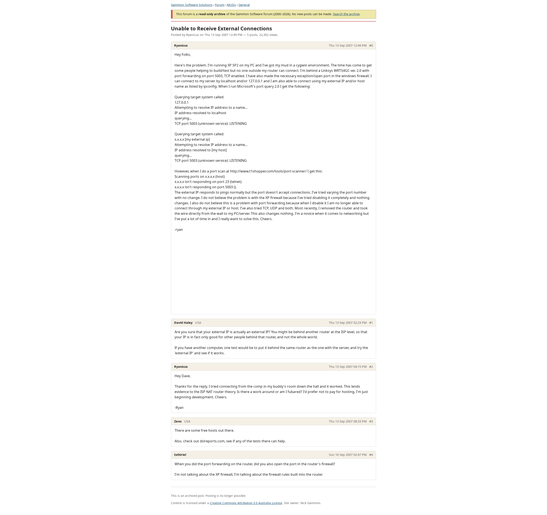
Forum (219, 5)
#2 (371, 367)
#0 (371, 45)
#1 (371, 323)
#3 (371, 421)
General (244, 5)
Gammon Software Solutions (191, 5)
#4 (371, 455)
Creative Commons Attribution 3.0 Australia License (246, 503)
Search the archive (346, 14)
